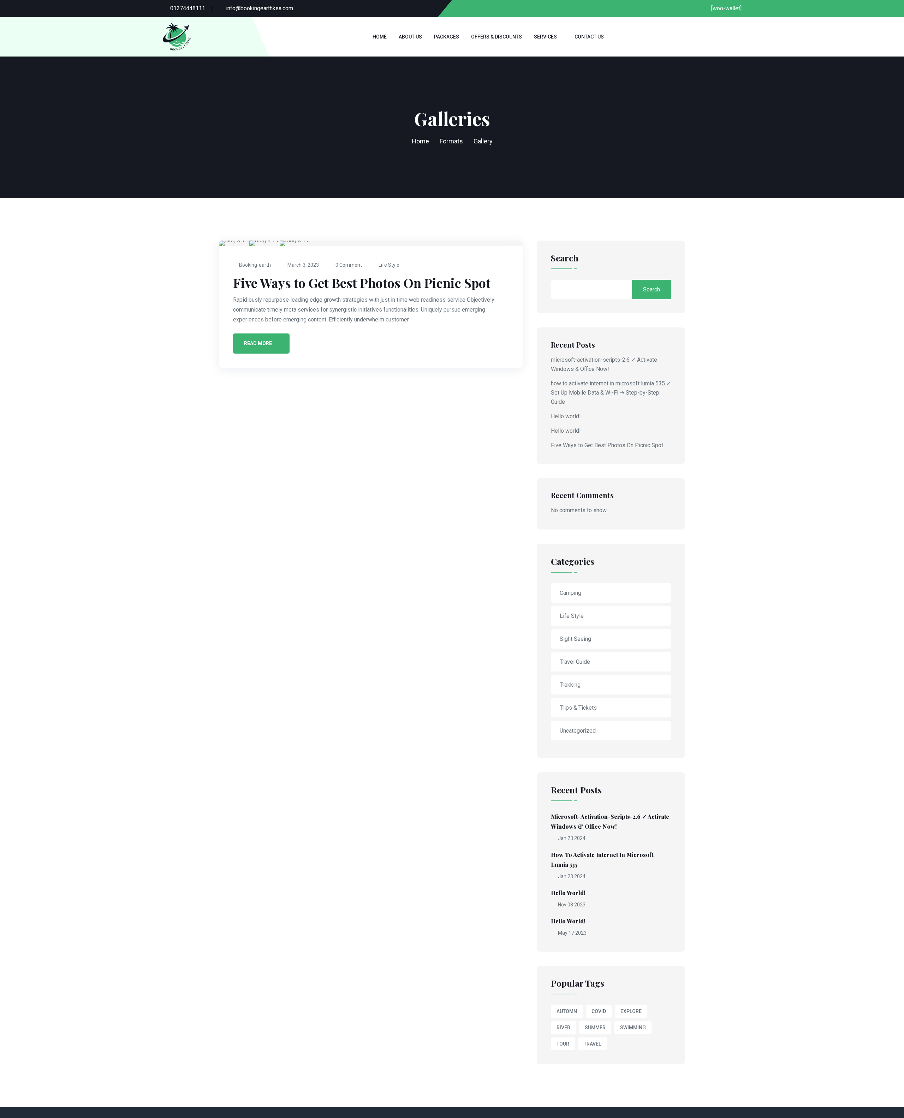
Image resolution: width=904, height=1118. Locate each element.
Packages (446, 37)
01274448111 (187, 8)
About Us (410, 37)
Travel (592, 1044)
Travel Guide (575, 661)
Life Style (389, 265)
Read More (258, 343)
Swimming (633, 1027)
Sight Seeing (575, 638)
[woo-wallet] (726, 8)
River (563, 1027)
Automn (567, 1011)
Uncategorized (578, 730)
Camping (570, 593)
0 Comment (348, 265)
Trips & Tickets (578, 707)
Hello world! (566, 416)
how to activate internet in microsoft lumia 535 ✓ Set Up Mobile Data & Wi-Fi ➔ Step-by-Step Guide (611, 392)
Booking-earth (255, 265)
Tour (563, 1044)
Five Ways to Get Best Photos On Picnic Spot (361, 282)
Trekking (570, 684)
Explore (631, 1011)
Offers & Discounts (496, 37)
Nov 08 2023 (571, 904)
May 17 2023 (572, 933)
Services (545, 37)
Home (380, 37)
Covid (598, 1011)
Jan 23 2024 (571, 838)
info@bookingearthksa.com (259, 8)
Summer (595, 1027)
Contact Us (589, 37)
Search (564, 259)
